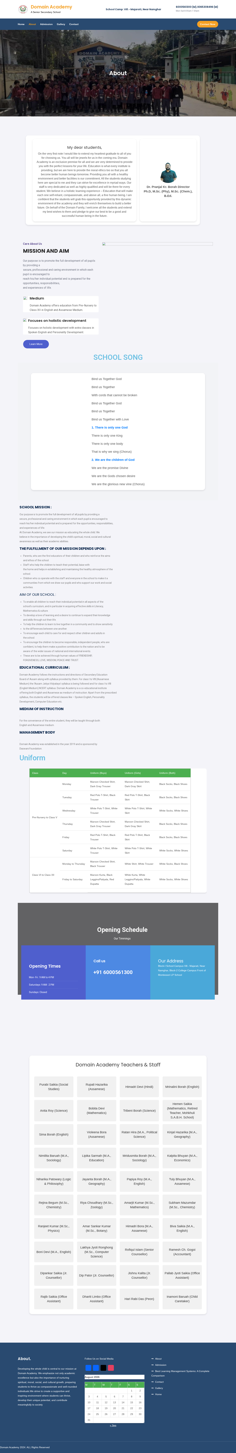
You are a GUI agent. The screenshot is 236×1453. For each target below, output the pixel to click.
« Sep (113, 1425)
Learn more (36, 344)
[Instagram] (111, 1368)
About (32, 24)
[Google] (88, 1368)
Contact (74, 24)
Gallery (61, 24)
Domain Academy (51, 7)
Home (21, 24)
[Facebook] (96, 1368)
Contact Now (207, 24)
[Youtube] (103, 1368)
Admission (46, 24)
